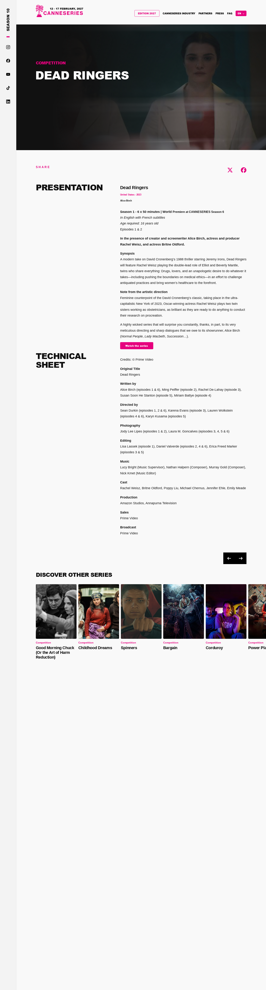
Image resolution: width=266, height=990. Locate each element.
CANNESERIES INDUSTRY (179, 13)
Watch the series (136, 345)
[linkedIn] (8, 102)
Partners (205, 13)
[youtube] (8, 74)
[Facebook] (243, 170)
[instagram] (8, 47)
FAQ (229, 13)
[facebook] (8, 61)
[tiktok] (8, 88)
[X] (230, 170)
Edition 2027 (147, 13)
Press (220, 13)
